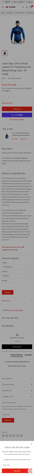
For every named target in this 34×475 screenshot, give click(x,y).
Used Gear (10, 13)
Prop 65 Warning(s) (17, 310)
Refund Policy (6, 301)
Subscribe (17, 471)
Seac (3, 78)
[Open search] (23, 7)
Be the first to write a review (17, 366)
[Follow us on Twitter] (6, 435)
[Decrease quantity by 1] (4, 97)
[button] (17, 365)
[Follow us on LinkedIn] (21, 435)
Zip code (4, 280)
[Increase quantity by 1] (14, 97)
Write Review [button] (17, 347)
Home (3, 13)
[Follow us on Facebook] (3, 435)
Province (4, 271)
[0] (30, 7)
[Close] (31, 443)
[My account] (27, 7)
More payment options (17, 119)
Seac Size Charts (7, 103)
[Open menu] (3, 7)
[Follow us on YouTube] (14, 435)
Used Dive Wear (20, 13)
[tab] (17, 355)
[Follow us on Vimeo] (17, 435)
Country (4, 262)
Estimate (8, 292)
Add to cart (17, 109)
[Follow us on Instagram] (10, 435)
